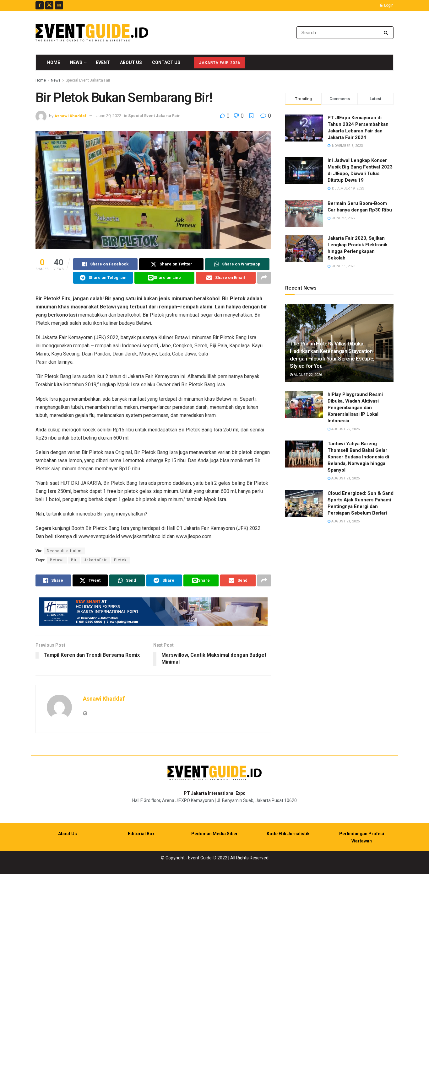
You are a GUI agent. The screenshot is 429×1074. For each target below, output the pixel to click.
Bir (74, 560)
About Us (131, 62)
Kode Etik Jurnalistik (288, 833)
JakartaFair (95, 560)
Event (103, 62)
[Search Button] (387, 32)
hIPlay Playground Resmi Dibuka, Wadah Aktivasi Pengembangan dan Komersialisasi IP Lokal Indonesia (355, 408)
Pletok (120, 560)
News (76, 62)
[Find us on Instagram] (59, 5)
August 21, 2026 (345, 478)
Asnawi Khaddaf (70, 115)
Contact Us (166, 62)
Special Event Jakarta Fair (88, 80)
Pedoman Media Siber (214, 833)
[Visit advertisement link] (153, 611)
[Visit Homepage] (91, 32)
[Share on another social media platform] (264, 278)
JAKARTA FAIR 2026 (219, 63)
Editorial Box (141, 833)
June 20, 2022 (108, 115)
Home (53, 62)
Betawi (57, 560)
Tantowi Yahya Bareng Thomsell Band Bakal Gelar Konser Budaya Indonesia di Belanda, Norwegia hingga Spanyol (358, 457)
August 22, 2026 (307, 375)
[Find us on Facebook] (39, 5)
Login (388, 5)
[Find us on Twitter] (49, 5)
